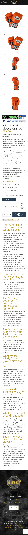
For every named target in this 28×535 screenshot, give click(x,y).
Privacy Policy (18, 525)
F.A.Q (15, 523)
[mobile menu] (26, 2)
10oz (22, 203)
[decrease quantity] (4, 214)
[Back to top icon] (14, 517)
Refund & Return (10, 527)
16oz (22, 208)
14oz (22, 205)
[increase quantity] (10, 214)
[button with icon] (11, 508)
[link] (14, 482)
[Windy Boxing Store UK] (14, 2)
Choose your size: (10, 206)
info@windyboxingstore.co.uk (14, 502)
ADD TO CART (19, 214)
